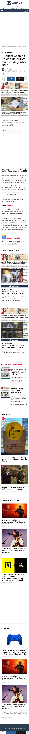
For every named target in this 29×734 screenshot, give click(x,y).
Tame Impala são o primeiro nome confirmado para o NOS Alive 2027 (14, 550)
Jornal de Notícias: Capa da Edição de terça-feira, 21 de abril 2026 (18, 372)
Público (15, 169)
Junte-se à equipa (15, 728)
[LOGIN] (27, 10)
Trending (23, 8)
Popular (11, 8)
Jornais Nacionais (7, 289)
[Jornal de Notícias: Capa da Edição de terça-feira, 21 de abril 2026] (5, 373)
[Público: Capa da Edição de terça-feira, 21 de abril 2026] (14, 270)
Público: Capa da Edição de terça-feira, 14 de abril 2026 (13, 346)
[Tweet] (21, 732)
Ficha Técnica (7, 728)
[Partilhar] (11, 732)
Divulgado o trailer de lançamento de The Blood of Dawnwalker (14, 522)
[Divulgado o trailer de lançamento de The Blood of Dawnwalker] (14, 511)
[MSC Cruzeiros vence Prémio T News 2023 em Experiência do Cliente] (14, 436)
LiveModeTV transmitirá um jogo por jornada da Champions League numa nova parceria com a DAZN (13, 577)
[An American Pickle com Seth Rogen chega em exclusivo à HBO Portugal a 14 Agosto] (14, 474)
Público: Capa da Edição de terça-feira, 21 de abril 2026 (13, 292)
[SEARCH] (25, 10)
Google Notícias (13, 238)
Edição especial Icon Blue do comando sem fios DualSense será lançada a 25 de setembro (14, 652)
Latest (4, 8)
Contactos (22, 728)
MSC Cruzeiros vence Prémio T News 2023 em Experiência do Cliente (14, 459)
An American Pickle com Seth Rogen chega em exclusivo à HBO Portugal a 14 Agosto (14, 488)
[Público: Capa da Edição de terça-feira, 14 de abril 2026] (14, 324)
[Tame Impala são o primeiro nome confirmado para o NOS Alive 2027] (14, 538)
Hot (17, 8)
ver (19, 131)
